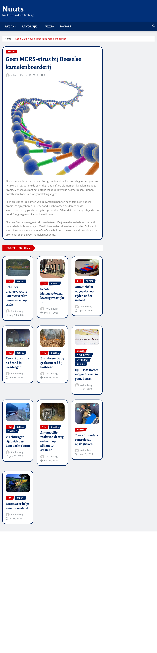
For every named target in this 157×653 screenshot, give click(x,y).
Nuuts (13, 8)
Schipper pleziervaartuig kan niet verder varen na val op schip (16, 296)
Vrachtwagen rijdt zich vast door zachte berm (18, 441)
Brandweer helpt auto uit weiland (17, 505)
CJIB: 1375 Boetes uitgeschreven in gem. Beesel (86, 374)
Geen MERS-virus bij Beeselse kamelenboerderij (41, 38)
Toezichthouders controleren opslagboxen (86, 439)
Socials (65, 26)
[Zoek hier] (153, 25)
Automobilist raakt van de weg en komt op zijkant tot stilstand (52, 441)
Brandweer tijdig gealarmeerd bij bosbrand (52, 362)
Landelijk (30, 26)
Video (49, 26)
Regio (9, 26)
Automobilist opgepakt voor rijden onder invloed (85, 293)
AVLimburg (17, 310)
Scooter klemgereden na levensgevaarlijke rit (52, 296)
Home (8, 38)
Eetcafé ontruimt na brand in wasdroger (17, 362)
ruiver (14, 75)
